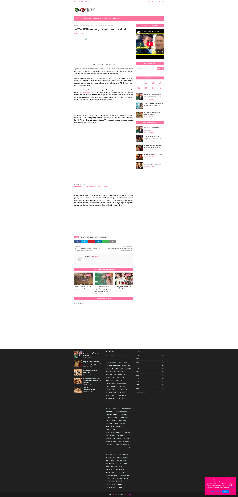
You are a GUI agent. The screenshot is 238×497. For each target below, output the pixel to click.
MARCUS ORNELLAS (111, 448)
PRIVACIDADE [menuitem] (117, 18)
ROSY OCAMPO (110, 472)
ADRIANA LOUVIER (121, 356)
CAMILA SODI (119, 380)
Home (76, 1)
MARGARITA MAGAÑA (125, 448)
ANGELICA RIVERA (111, 371)
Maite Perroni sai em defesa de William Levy (90, 186)
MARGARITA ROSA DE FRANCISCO (115, 451)
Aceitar (225, 491)
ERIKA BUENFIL (109, 411)
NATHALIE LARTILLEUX (111, 463)
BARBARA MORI (110, 377)
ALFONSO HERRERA (111, 362)
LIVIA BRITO (109, 445)
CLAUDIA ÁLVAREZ (111, 393)
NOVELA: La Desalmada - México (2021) (90, 371)
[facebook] (150, 1)
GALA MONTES (122, 420)
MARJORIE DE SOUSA (123, 454)
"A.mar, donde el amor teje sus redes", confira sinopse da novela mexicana (153, 105)
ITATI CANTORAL (110, 429)
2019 (149, 378)
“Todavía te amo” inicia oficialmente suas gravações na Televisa (153, 138)
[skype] (146, 88)
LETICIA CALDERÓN (124, 442)
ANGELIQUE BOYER (111, 374)
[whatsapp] (163, 1)
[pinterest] (160, 1)
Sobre (81, 1)
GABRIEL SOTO (124, 417)
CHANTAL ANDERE (110, 389)
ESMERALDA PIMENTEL (111, 414)
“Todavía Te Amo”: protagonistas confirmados (152, 164)
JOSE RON (108, 439)
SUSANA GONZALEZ (122, 478)
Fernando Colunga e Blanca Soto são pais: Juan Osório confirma (152, 96)
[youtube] (160, 88)
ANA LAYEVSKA (126, 365)
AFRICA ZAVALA (110, 359)
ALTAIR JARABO (123, 362)
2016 (149, 388)
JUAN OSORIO (117, 439)
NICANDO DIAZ (123, 463)
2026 (150, 355)
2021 (149, 372)
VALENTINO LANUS (117, 481)
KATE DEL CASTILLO (111, 442)
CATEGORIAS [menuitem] (86, 18)
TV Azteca (86, 92)
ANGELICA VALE (122, 371)
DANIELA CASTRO (110, 396)
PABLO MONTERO (119, 466)
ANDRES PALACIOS (126, 368)
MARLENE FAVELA (110, 457)
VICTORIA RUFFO (110, 485)
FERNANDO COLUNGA (111, 417)
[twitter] (153, 1)
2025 (150, 359)
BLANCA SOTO (110, 380)
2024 (150, 362)
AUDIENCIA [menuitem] (106, 18)
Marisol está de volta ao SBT (153, 155)
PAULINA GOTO (110, 469)
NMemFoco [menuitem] (97, 18)
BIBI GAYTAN (120, 377)
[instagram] (156, 1)
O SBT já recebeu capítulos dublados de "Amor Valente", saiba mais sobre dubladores (153, 147)
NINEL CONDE (109, 466)
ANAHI (116, 368)
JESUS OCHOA (110, 435)
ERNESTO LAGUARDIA (121, 411)
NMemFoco (128, 494)
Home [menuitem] (77, 18)
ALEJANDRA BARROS (122, 359)
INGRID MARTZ (110, 426)
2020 (150, 375)
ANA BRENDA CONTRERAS (113, 365)
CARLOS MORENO (110, 386)
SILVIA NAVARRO (110, 478)
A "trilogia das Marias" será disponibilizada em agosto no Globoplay (92, 380)
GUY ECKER (109, 423)
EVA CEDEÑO (123, 414)
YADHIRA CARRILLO (111, 488)
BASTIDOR (90, 237)
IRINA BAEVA (119, 426)
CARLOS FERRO (121, 383)
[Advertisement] (108, 109)
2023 (150, 365)
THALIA (108, 481)
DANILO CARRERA (110, 399)
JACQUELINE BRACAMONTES (113, 432)
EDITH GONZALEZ (110, 405)
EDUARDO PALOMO (122, 405)
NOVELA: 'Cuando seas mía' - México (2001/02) (123, 287)
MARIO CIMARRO (110, 454)
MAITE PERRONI (125, 445)
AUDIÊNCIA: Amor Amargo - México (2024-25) (152, 113)
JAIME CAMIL (127, 432)
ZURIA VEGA (122, 488)
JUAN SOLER (127, 439)
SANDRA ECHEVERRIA (111, 475)
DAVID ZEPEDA (109, 402)
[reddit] (160, 83)
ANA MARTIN (109, 368)
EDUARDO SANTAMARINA (112, 408)
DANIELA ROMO (122, 396)
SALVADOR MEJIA (121, 472)
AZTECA (83, 237)
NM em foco (96, 257)
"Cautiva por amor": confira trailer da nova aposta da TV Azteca (83, 288)
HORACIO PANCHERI (120, 423)
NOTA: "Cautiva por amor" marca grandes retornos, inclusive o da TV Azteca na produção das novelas (103, 289)
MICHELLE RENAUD (121, 460)
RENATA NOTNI (120, 469)
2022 (150, 368)
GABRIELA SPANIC (111, 420)
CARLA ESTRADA (110, 383)
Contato (88, 1)
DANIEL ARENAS (122, 393)
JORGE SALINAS (120, 435)
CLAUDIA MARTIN (122, 389)
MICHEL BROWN (110, 460)
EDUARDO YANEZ (126, 408)
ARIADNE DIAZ (122, 374)
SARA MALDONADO (125, 475)
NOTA (96, 237)
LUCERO (117, 445)
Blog (112, 494)
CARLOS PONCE (122, 386)
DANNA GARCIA (122, 399)
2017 (149, 385)
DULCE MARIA (119, 402)
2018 (149, 382)
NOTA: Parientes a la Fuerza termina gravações (91, 389)
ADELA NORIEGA (110, 356)
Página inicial (78, 25)
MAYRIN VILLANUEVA (122, 457)
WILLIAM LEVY (86, 25)
